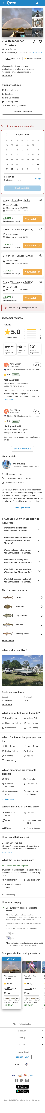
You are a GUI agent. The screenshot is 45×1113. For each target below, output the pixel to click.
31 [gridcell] (12, 169)
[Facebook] (16, 1081)
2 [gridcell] (22, 169)
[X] (21, 1081)
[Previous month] (38, 134)
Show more (9, 799)
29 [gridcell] (38, 164)
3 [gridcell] (27, 169)
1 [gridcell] (17, 169)
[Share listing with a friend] (34, 41)
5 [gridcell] (38, 169)
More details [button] (7, 853)
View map (37, 53)
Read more (8, 400)
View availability (32, 219)
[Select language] (26, 1064)
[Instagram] (27, 1081)
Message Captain (22, 508)
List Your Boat (22, 1057)
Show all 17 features (22, 112)
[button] (22, 178)
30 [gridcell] (7, 169)
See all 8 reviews (21, 449)
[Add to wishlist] (40, 41)
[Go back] (4, 3)
